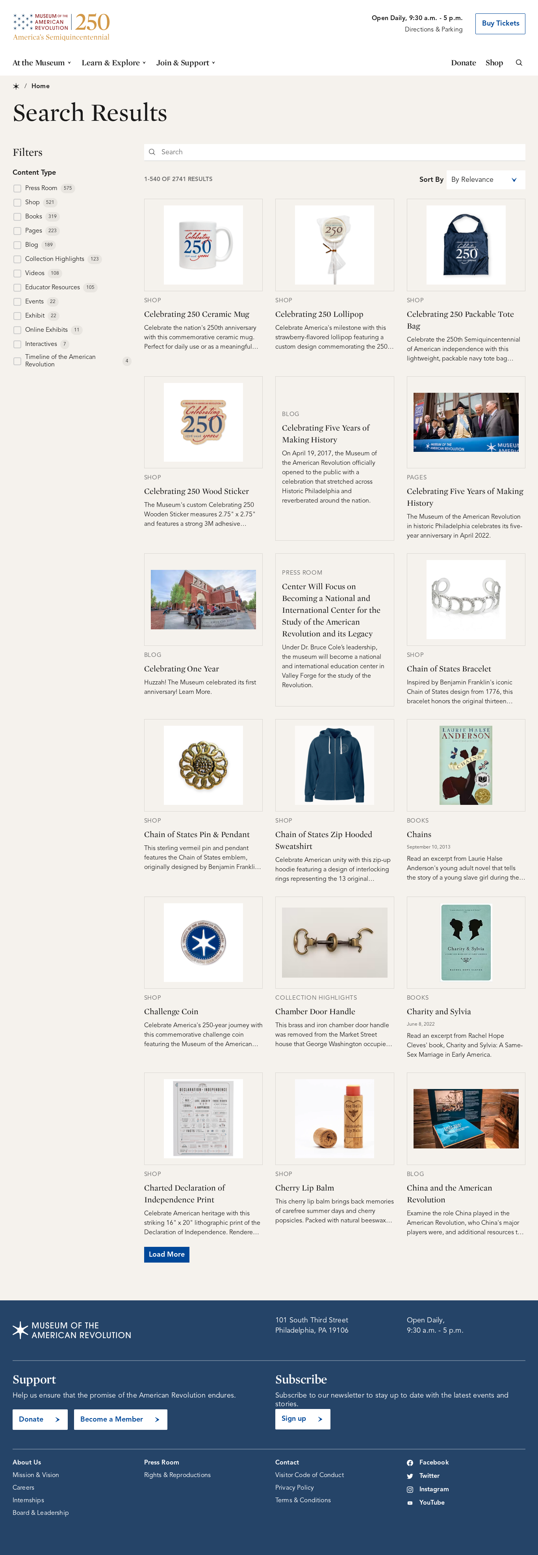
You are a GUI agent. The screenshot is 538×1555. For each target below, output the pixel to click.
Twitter (429, 1476)
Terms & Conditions (303, 1501)
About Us (27, 1463)
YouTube (432, 1503)
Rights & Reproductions (177, 1475)
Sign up (294, 1418)
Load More (167, 1254)
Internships (28, 1501)
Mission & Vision (36, 1475)
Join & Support (182, 62)
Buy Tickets (500, 23)
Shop (494, 62)
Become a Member (111, 1419)
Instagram (434, 1490)
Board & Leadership (41, 1513)
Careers (23, 1488)
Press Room (162, 1463)
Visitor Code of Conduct (309, 1475)
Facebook (434, 1463)
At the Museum (39, 62)
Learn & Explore (111, 62)
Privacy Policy (294, 1488)
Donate (463, 62)
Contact (287, 1463)
